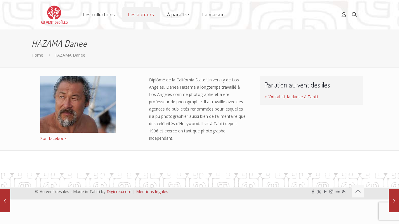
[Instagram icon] (331, 191)
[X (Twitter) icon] (319, 191)
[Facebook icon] (313, 191)
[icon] (337, 191)
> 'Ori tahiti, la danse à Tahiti (291, 96)
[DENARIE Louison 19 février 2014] (394, 200)
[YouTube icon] (325, 191)
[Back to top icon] (358, 191)
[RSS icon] (343, 191)
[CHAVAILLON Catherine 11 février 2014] (5, 200)
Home (37, 55)
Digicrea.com (119, 191)
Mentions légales (152, 191)
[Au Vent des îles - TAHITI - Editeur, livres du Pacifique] (54, 14)
